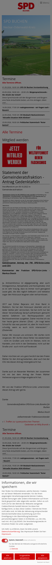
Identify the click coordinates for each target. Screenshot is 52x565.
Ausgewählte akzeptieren (24, 556)
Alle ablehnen (7, 556)
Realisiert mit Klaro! (43, 562)
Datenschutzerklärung (11, 531)
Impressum (6, 534)
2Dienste (13, 549)
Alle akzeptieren (42, 556)
